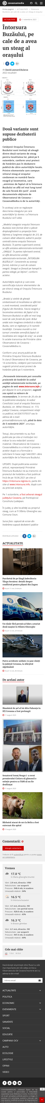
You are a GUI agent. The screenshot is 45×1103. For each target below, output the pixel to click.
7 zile (11, 953)
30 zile (18, 953)
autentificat (18, 854)
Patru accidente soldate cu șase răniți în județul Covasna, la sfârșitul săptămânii (21, 664)
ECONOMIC (8, 1002)
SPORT (6, 1015)
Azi (6, 953)
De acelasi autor (13, 680)
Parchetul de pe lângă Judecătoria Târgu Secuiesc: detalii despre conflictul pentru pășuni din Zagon (20, 581)
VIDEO (5, 1071)
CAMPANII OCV (10, 1040)
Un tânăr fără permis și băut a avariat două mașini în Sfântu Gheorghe (21, 625)
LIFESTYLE (7, 1059)
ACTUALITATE (9, 19)
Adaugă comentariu (13, 848)
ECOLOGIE (7, 1053)
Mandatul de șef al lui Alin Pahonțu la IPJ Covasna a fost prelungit (21, 709)
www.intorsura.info (20, 484)
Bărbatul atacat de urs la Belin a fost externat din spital (20, 824)
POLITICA (7, 996)
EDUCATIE (7, 1034)
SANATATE (7, 1021)
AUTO (5, 1046)
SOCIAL (6, 1028)
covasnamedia (15, 3)
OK (42, 1089)
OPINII (5, 1065)
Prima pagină (8, 9)
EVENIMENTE (9, 1009)
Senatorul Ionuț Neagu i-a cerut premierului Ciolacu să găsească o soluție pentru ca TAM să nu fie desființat (19, 780)
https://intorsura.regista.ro (16, 480)
